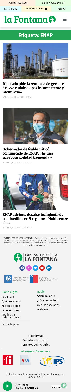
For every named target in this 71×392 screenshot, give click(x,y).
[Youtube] (42, 268)
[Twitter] (35, 268)
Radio (41, 291)
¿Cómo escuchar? (48, 300)
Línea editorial (11, 310)
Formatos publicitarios (35, 344)
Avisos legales (10, 324)
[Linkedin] (49, 268)
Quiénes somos (11, 301)
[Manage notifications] (64, 385)
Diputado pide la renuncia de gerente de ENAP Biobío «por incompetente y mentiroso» (33, 88)
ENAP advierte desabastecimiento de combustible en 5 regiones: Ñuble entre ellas (35, 218)
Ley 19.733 (8, 297)
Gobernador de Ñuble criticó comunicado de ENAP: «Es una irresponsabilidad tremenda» (28, 153)
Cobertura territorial (35, 340)
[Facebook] (22, 268)
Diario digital (10, 292)
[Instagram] (29, 268)
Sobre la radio (46, 296)
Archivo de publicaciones (10, 316)
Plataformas (35, 335)
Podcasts (42, 309)
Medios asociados (48, 305)
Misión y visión (11, 305)
